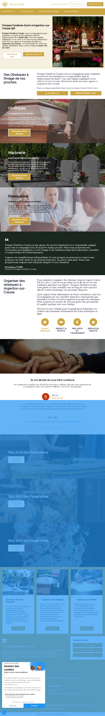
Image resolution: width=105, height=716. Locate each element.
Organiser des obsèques (52, 599)
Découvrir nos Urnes (16, 504)
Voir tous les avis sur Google (52, 427)
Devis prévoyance (88, 650)
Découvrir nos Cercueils (16, 459)
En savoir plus (19, 628)
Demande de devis (95, 4)
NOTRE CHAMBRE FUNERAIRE (48, 11)
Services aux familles (86, 599)
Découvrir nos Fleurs (16, 548)
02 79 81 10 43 (53, 93)
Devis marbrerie (88, 655)
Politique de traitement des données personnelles (46, 705)
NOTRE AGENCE (26, 11)
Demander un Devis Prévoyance (19, 221)
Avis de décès (54, 690)
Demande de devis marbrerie (14, 600)
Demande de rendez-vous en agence (63, 693)
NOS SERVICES (7, 11)
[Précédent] (14, 401)
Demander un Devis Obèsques (19, 132)
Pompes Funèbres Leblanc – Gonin (18, 667)
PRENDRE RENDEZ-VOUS (85, 93)
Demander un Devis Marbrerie (19, 177)
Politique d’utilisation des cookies (80, 705)
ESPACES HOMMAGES (71, 11)
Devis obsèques (88, 645)
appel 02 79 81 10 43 (34, 54)
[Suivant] (91, 401)
